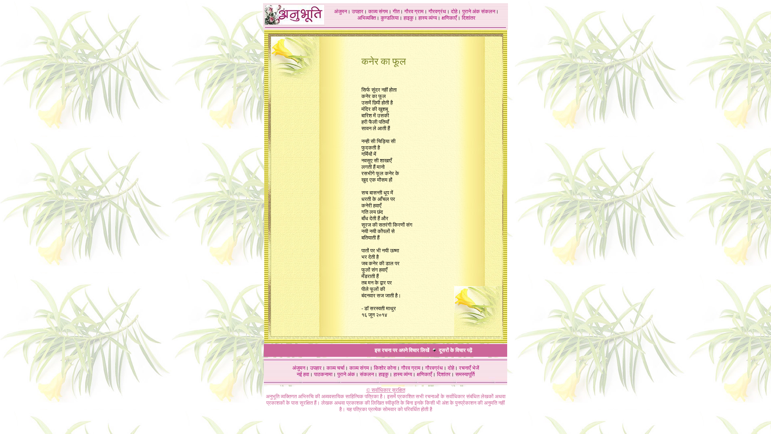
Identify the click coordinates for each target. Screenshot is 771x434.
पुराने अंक (471, 11)
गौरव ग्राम (414, 11)
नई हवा (303, 374)
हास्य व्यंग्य (427, 18)
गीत (396, 11)
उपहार (357, 11)
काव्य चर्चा (335, 368)
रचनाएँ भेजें (469, 368)
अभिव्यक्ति (366, 18)
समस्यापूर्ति (465, 374)
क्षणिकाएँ (449, 18)
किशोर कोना (385, 368)
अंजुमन (340, 11)
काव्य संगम (378, 11)
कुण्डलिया (390, 18)
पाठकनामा (323, 374)
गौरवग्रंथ (437, 11)
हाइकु (409, 18)
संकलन (488, 11)
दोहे (454, 11)
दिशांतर (468, 18)
